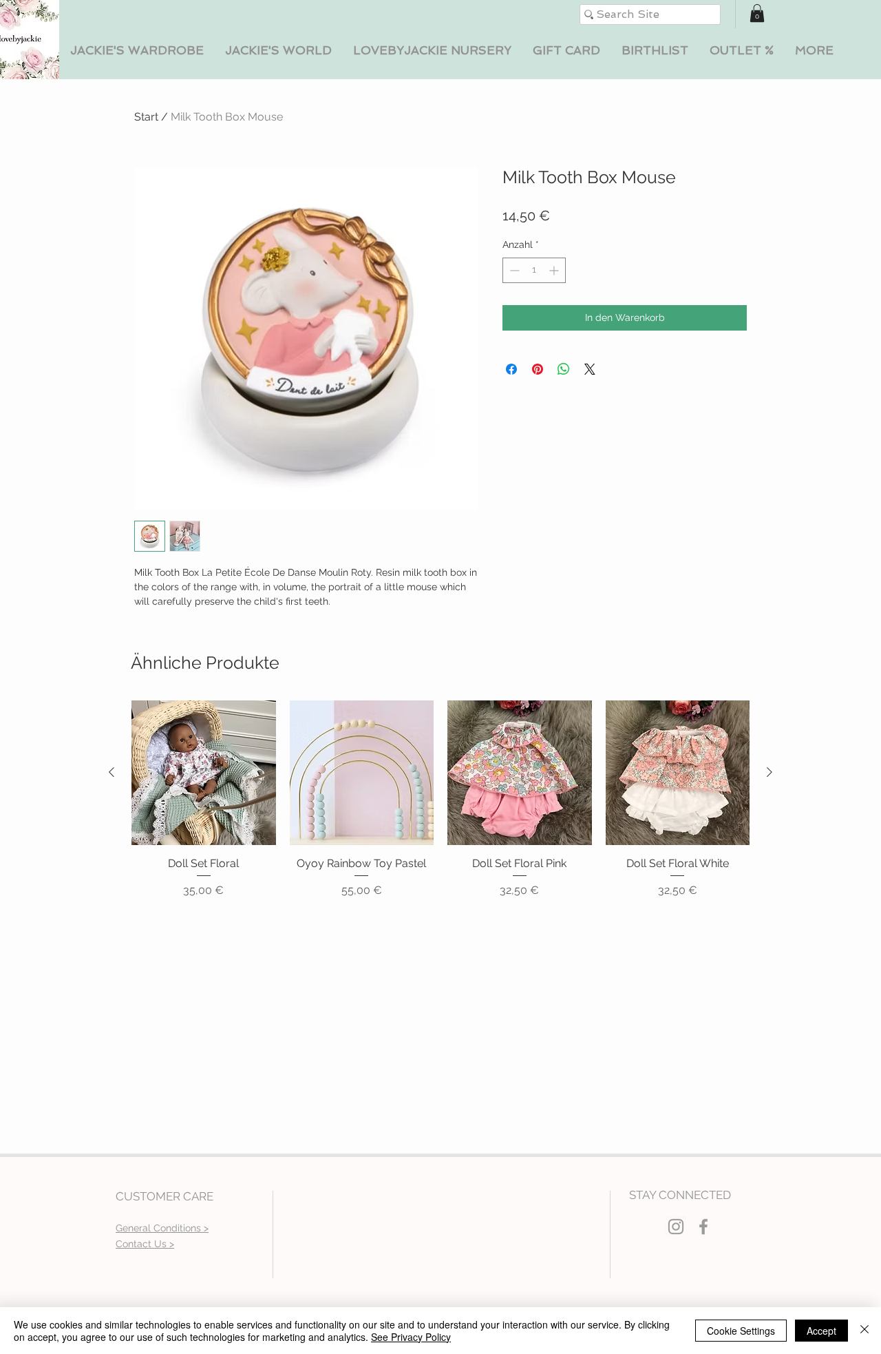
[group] (440, 799)
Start (146, 116)
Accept (821, 1330)
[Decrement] (513, 270)
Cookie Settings (741, 1330)
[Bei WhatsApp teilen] (563, 369)
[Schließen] (864, 1330)
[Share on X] (590, 369)
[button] (136, 51)
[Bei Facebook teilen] (511, 369)
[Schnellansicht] (203, 772)
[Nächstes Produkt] (769, 772)
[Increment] (555, 270)
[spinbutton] (534, 270)
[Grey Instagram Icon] (676, 1226)
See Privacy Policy (411, 1337)
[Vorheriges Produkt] (111, 772)
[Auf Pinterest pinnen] (537, 369)
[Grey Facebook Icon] (703, 1226)
